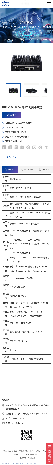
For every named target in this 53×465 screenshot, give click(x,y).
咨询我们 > (11, 157)
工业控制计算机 (17, 463)
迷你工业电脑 (26, 40)
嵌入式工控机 (10, 40)
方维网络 (31, 458)
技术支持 (22, 458)
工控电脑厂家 (30, 463)
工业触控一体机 (43, 40)
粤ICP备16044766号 (31, 454)
